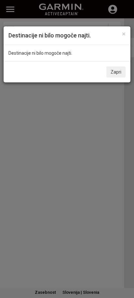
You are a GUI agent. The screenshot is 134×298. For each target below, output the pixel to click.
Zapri (116, 72)
